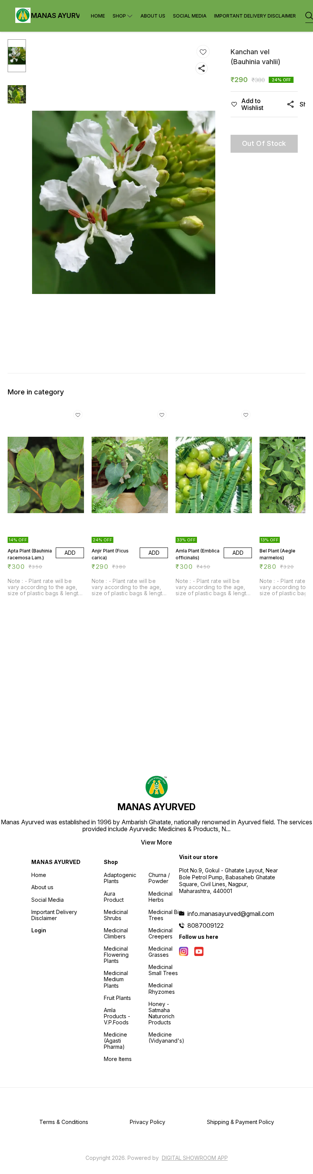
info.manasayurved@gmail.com (230, 913)
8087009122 (205, 925)
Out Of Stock (264, 143)
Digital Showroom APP (195, 1158)
